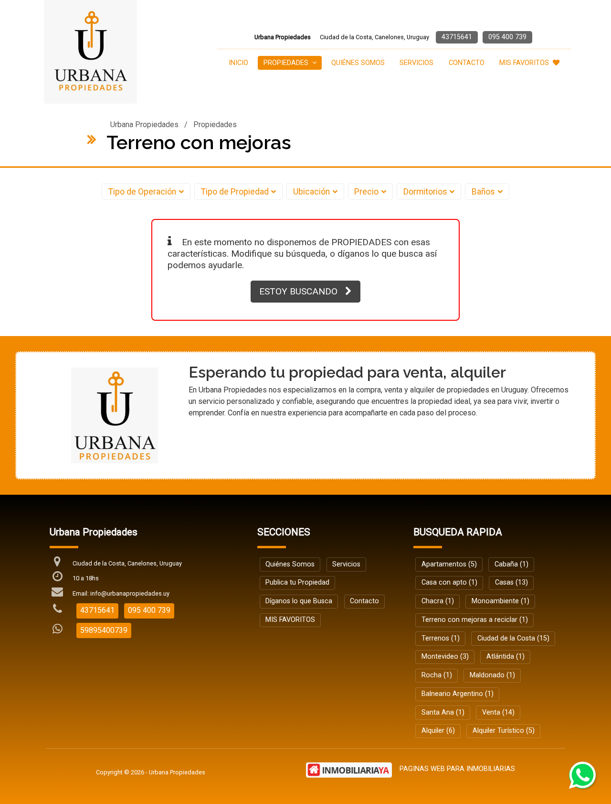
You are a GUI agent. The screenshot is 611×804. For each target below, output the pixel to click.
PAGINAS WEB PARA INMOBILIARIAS (457, 769)
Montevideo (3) (445, 656)
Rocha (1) (436, 675)
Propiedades (215, 124)
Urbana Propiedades (144, 124)
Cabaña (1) (511, 564)
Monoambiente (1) (500, 601)
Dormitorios (425, 191)
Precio (366, 191)
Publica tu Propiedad (297, 582)
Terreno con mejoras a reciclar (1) (474, 620)
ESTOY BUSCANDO (298, 291)
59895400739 (103, 630)
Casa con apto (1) (449, 582)
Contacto (467, 63)
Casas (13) (511, 582)
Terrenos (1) (440, 638)
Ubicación (311, 191)
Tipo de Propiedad (235, 191)
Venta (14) (498, 712)
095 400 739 (507, 37)
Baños (483, 191)
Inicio (238, 63)
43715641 (457, 37)
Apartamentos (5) (449, 564)
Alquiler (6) (438, 731)
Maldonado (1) (492, 675)
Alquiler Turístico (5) (504, 731)
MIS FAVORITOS (524, 63)
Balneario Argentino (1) (457, 694)
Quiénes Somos (358, 63)
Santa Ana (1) (442, 712)
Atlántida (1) (505, 656)
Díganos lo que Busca (298, 601)
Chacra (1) (437, 601)
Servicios (416, 63)
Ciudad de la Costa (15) (513, 638)
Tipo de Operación (142, 191)
